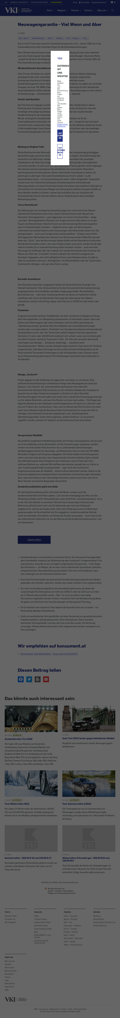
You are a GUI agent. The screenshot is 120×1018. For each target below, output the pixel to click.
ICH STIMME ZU (60, 135)
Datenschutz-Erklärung (62, 125)
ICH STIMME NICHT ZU (60, 151)
